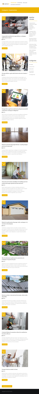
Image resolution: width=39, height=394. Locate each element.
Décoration (31, 68)
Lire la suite (4, 48)
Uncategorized (32, 74)
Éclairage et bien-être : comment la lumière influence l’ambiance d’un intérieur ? (32, 34)
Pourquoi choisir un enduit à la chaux (10, 369)
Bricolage (31, 64)
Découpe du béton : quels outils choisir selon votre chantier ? (14, 73)
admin (4, 39)
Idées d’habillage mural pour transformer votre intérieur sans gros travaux (33, 53)
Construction (31, 66)
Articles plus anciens (7, 386)
